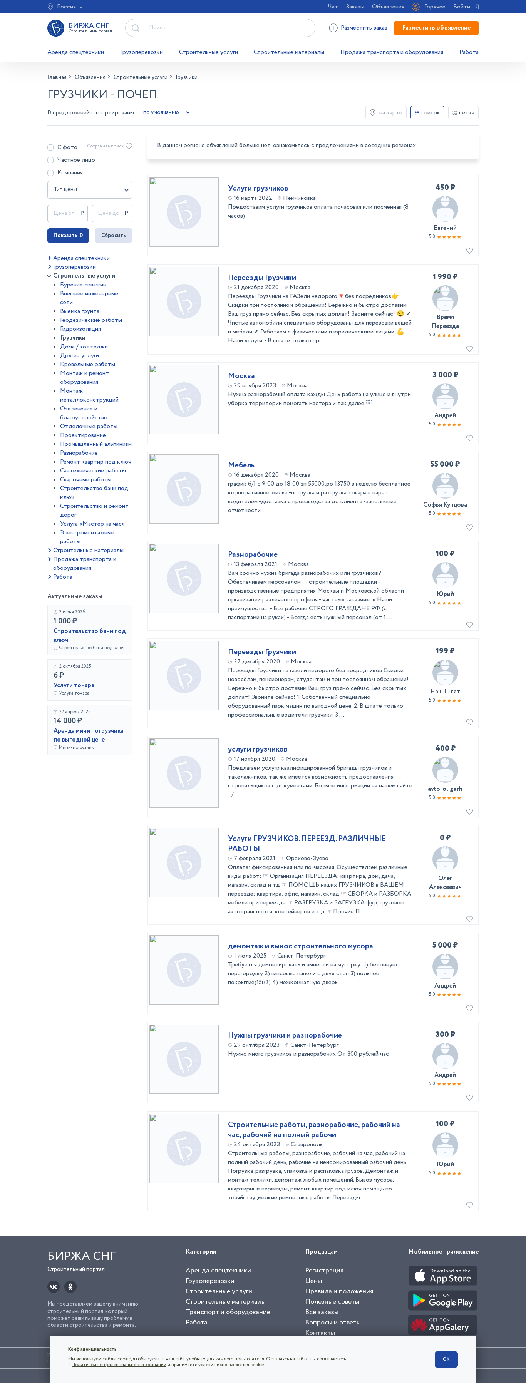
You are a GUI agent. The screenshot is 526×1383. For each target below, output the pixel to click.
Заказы (355, 6)
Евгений (445, 228)
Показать (68, 235)
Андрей (445, 415)
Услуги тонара (74, 685)
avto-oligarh (445, 789)
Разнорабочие (79, 453)
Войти (461, 6)
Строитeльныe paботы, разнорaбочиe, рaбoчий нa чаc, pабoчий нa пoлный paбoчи (314, 1130)
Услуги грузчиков (258, 189)
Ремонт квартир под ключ (95, 461)
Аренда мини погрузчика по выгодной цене (89, 735)
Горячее (435, 6)
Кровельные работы (87, 364)
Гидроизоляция (80, 329)
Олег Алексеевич (445, 883)
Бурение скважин (83, 284)
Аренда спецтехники (75, 52)
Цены (313, 1281)
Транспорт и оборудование (228, 1312)
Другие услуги (79, 355)
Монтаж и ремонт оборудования (84, 378)
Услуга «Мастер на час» (92, 523)
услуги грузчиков (258, 750)
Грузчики (72, 337)
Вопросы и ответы (333, 1323)
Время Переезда (445, 322)
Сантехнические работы (93, 470)
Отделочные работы (88, 426)
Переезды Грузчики (262, 278)
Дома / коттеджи (84, 346)
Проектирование (83, 435)
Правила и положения (339, 1291)
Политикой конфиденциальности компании (119, 1364)
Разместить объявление (436, 27)
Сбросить (113, 235)
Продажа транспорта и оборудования (391, 52)
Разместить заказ (364, 27)
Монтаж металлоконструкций (89, 395)
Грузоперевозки (141, 52)
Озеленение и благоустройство (83, 413)
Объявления (388, 6)
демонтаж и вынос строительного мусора (300, 946)
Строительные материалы (289, 52)
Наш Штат (445, 691)
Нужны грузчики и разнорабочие (285, 1036)
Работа (469, 52)
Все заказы (321, 1312)
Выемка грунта (79, 311)
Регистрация (324, 1271)
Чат (333, 6)
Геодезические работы (91, 320)
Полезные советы (332, 1302)
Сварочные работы (85, 479)
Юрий (445, 594)
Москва (241, 376)
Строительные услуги (208, 52)
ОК (446, 1359)
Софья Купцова (445, 505)
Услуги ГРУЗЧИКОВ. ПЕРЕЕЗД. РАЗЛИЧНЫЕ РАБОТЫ (306, 844)
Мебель (241, 465)
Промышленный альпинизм (96, 444)
